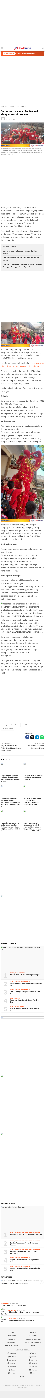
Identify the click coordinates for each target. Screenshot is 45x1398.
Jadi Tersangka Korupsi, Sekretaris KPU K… (25, 993)
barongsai (5, 725)
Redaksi (33, 1333)
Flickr (34, 1373)
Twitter (34, 1353)
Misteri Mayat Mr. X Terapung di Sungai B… (26, 975)
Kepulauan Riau (25, 981)
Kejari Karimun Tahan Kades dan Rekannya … (26, 984)
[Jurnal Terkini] (22, 48)
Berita (12, 973)
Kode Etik (11, 1339)
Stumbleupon (13, 1360)
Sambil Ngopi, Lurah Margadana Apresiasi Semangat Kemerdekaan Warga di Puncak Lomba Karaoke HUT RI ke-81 (32, 827)
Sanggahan (11, 1342)
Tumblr (34, 1357)
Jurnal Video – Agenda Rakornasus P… (15, 1305)
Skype (13, 1370)
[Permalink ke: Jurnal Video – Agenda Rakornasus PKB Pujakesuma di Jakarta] (22, 1291)
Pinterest (12, 1357)
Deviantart (13, 1367)
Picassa (13, 1373)
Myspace (34, 1367)
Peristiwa (22, 973)
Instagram (13, 1363)
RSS (23, 1377)
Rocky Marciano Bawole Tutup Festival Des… (24, 1001)
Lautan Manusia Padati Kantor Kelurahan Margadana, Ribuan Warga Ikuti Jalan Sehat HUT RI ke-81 (10, 802)
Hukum (17, 1006)
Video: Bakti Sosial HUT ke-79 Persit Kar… (23, 1312)
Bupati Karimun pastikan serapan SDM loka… (24, 1261)
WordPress (34, 1360)
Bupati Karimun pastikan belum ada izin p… (25, 1269)
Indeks (11, 1333)
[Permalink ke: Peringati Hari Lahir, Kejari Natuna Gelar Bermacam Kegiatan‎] (34, 768)
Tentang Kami (11, 1336)
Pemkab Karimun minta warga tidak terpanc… (23, 1252)
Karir (33, 1345)
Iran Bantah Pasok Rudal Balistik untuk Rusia (36, 745)
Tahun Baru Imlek (7, 729)
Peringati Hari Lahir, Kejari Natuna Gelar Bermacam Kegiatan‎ (33, 778)
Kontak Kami (33, 1336)
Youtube (34, 1370)
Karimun (17, 981)
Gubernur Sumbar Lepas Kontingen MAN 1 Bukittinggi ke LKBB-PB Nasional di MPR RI (32, 801)
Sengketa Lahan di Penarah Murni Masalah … (26, 1235)
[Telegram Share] (37, 737)
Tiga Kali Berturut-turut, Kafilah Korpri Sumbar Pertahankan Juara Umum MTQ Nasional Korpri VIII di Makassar (10, 827)
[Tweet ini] (32, 737)
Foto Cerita (15, 725)
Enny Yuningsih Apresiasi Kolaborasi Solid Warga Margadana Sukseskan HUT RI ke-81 (10, 778)
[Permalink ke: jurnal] (3, 119)
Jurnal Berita (26, 725)
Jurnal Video (6, 1277)
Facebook (13, 1353)
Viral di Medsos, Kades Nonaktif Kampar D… (25, 1009)
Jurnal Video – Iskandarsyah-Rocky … (22, 1321)
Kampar (22, 1006)
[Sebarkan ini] (27, 737)
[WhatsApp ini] (42, 737)
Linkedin (34, 1363)
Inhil (16, 973)
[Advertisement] (22, 22)
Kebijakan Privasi (11, 1345)
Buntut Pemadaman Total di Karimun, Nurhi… (24, 1244)
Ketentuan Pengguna (33, 1342)
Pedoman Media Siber (33, 1339)
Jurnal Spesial (19, 1232)
